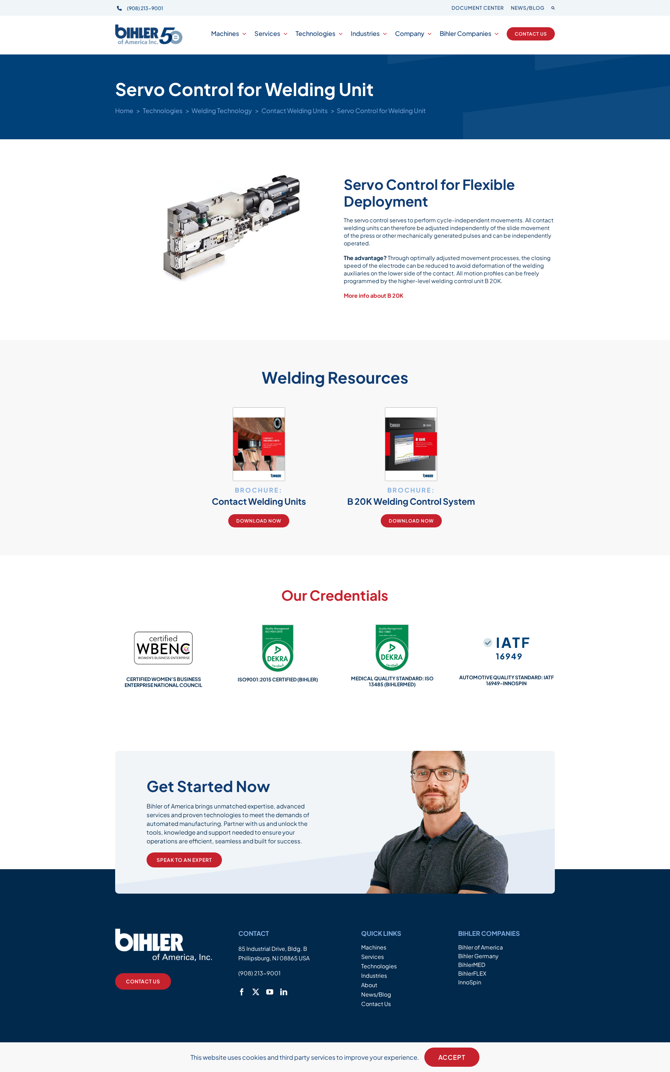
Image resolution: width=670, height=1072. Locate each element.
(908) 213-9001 (145, 8)
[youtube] (269, 992)
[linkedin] (283, 992)
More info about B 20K (373, 295)
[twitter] (255, 992)
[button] (553, 8)
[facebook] (241, 992)
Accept (452, 1057)
